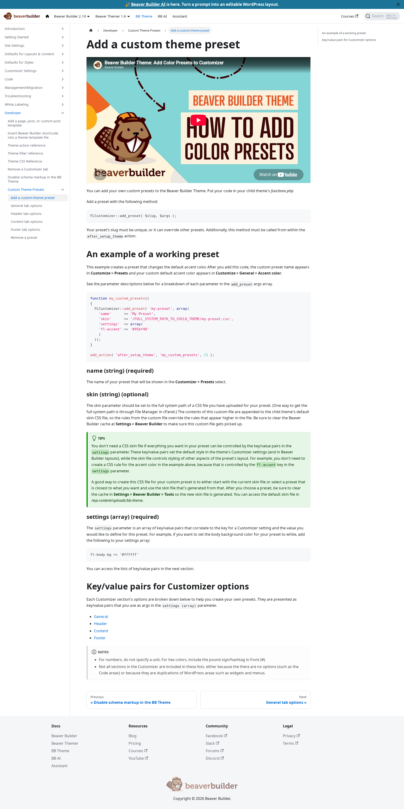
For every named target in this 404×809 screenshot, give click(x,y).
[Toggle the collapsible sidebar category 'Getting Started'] (63, 37)
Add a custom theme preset (32, 197)
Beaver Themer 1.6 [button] (110, 16)
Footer (100, 637)
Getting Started (17, 37)
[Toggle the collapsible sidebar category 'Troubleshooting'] (63, 96)
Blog (133, 735)
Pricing (135, 743)
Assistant (180, 16)
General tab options (26, 205)
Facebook (214, 735)
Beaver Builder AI (148, 4)
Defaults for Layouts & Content (29, 54)
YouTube (136, 758)
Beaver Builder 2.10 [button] (70, 16)
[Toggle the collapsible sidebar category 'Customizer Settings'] (63, 71)
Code (9, 79)
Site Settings (14, 45)
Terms (288, 743)
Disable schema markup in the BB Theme (34, 179)
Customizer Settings (20, 71)
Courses (347, 16)
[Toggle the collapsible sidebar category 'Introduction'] (63, 29)
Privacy (289, 735)
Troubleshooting (18, 96)
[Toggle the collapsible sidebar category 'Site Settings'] (63, 45)
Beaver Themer (64, 743)
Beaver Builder (64, 735)
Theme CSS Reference (25, 161)
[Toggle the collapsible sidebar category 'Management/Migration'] (63, 87)
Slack (210, 743)
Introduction (15, 28)
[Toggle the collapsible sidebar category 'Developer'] (63, 113)
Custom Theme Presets (26, 189)
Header (100, 623)
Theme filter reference (25, 153)
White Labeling (17, 104)
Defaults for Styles (19, 62)
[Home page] (91, 30)
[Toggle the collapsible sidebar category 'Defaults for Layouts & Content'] (63, 54)
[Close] (398, 4)
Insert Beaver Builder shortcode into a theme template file (33, 135)
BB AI (162, 16)
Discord (213, 758)
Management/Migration (24, 87)
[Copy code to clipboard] (305, 215)
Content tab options (27, 221)
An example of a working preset (344, 33)
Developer (13, 113)
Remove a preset (24, 237)
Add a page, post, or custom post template (34, 123)
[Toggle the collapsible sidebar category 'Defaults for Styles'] (63, 62)
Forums (212, 750)
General (101, 616)
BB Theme (144, 16)
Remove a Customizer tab (28, 169)
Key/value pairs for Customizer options (349, 40)
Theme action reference (26, 145)
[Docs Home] (48, 16)
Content (101, 630)
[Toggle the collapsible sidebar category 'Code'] (63, 79)
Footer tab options (25, 229)
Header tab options (26, 213)
